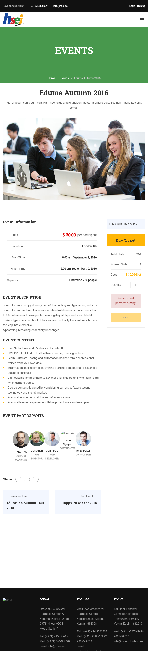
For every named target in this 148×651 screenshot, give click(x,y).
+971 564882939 (38, 6)
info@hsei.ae (60, 6)
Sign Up (141, 6)
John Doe (52, 450)
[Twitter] (27, 479)
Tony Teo (21, 452)
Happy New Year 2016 (79, 503)
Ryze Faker (83, 450)
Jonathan (37, 450)
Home (51, 78)
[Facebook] (18, 479)
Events (65, 78)
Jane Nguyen (67, 442)
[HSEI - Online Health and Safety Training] (13, 19)
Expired (125, 317)
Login (132, 6)
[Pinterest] (36, 479)
